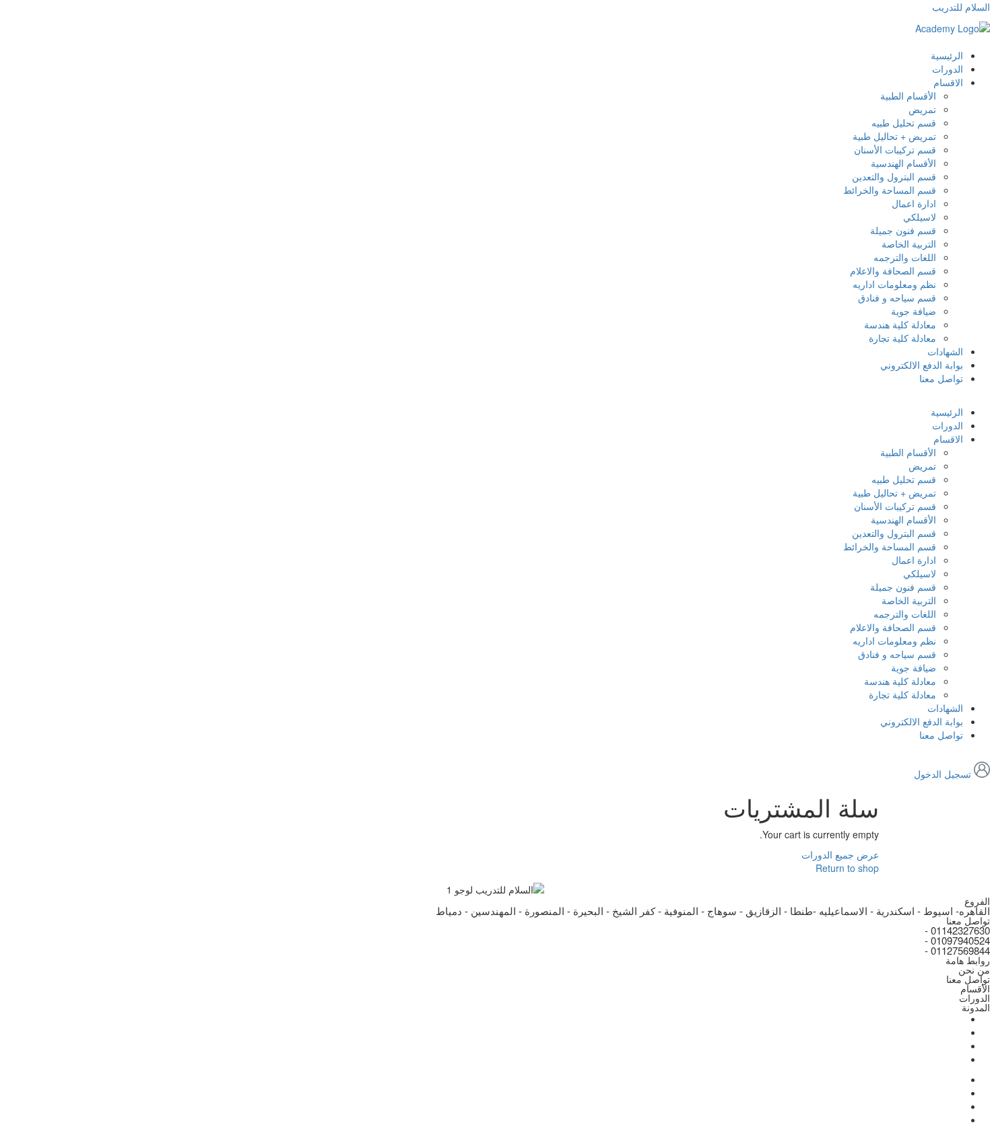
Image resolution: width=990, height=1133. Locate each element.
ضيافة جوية (913, 311)
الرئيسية (947, 55)
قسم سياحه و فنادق (897, 297)
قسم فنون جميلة (903, 230)
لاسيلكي (919, 216)
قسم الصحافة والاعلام (893, 270)
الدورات (947, 68)
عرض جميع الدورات (840, 854)
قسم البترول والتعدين (894, 176)
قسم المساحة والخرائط (889, 189)
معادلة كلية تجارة (902, 337)
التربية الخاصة (909, 243)
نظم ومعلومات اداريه (894, 284)
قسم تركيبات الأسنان (895, 149)
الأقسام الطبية (908, 95)
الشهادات (945, 351)
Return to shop (847, 868)
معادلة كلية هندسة (900, 324)
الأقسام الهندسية (903, 163)
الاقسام (948, 82)
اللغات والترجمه (904, 257)
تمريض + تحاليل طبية (894, 136)
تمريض (922, 109)
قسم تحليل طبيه (903, 122)
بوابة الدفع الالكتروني (921, 364)
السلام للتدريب (961, 6)
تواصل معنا (941, 378)
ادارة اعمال (914, 203)
